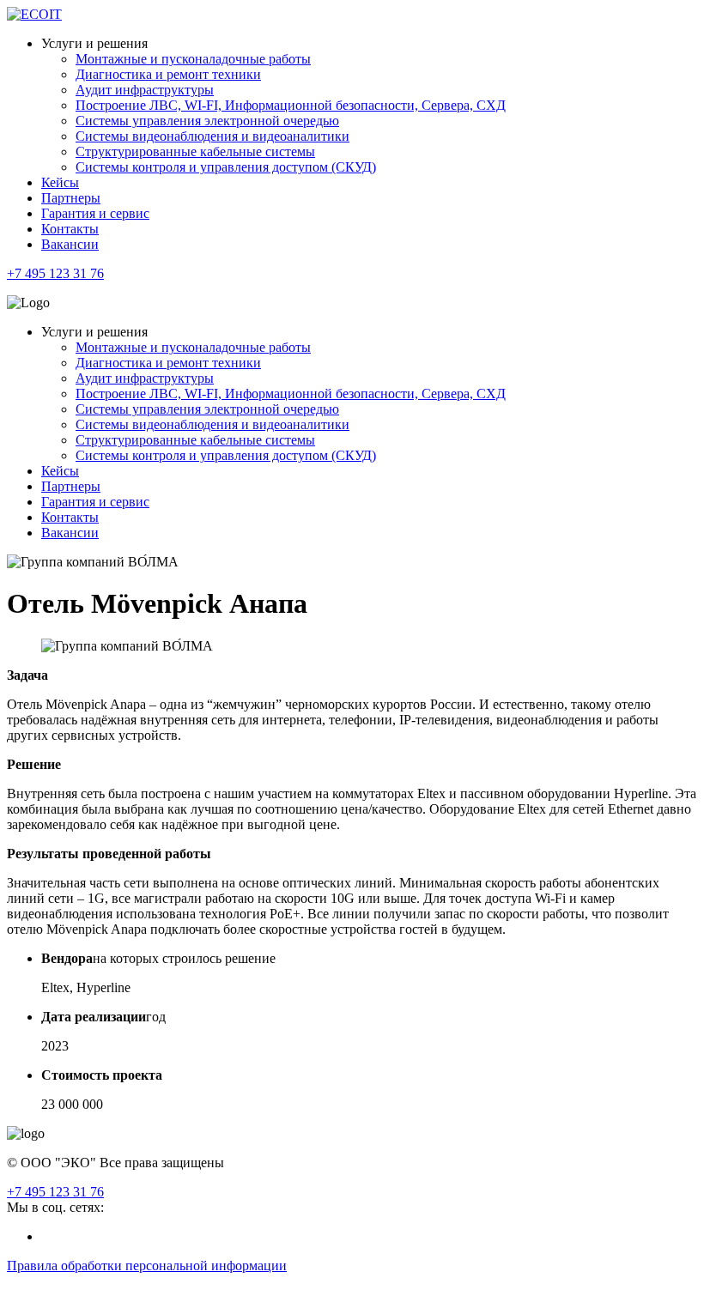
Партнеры (70, 198)
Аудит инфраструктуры (145, 89)
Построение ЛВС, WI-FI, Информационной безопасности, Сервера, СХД (291, 105)
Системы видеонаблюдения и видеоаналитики (212, 136)
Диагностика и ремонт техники (168, 74)
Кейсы (60, 182)
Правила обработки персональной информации (147, 1265)
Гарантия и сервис (95, 213)
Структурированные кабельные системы (195, 151)
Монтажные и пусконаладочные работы (193, 58)
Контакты (70, 228)
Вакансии (70, 244)
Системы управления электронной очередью (207, 120)
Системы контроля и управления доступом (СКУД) (226, 167)
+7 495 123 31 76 (55, 273)
